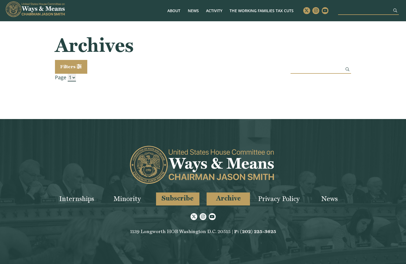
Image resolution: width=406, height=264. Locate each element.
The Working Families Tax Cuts (262, 10)
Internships (76, 199)
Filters (68, 66)
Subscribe (178, 198)
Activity (214, 10)
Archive (228, 198)
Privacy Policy (279, 199)
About (173, 10)
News (193, 10)
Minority (127, 199)
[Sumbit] (395, 10)
